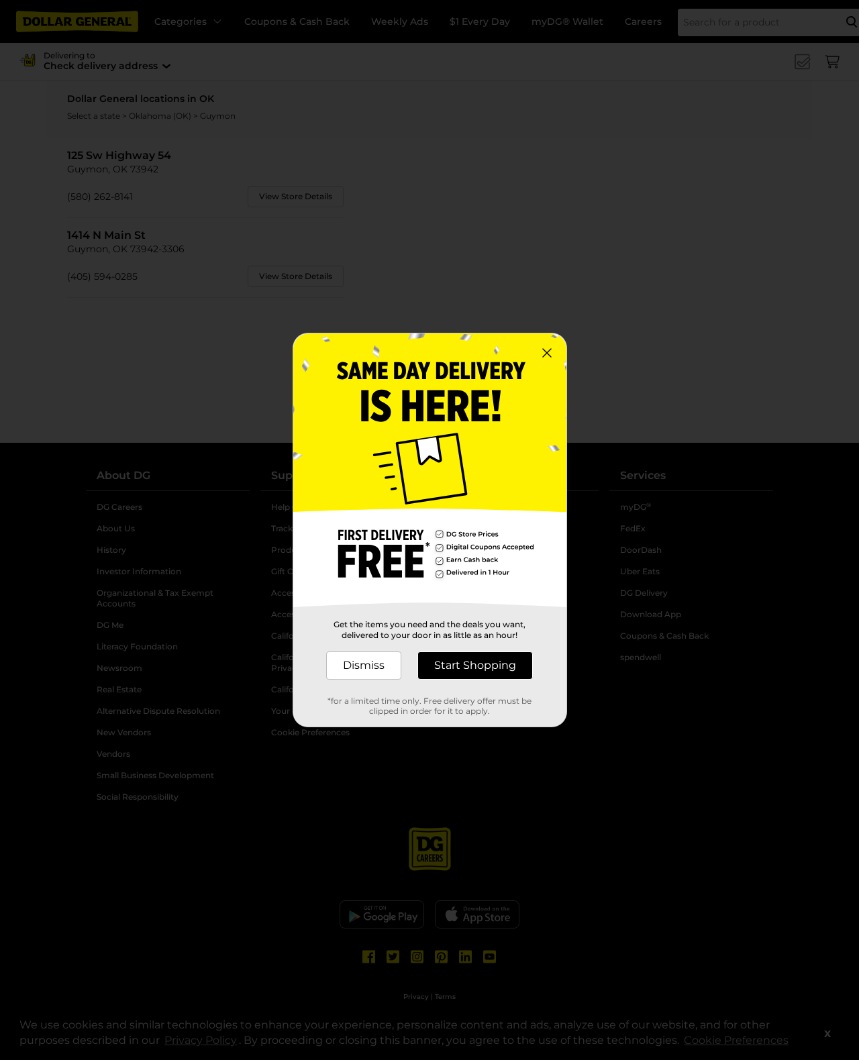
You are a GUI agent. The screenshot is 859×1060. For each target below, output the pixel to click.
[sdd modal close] (547, 353)
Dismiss (364, 665)
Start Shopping (475, 665)
